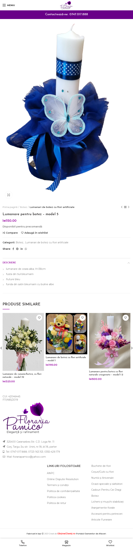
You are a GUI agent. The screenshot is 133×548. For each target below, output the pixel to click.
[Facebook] (13, 249)
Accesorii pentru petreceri (106, 513)
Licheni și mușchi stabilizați (107, 501)
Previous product (121, 207)
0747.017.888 (78, 14)
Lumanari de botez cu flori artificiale (52, 207)
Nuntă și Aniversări (102, 477)
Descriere (9, 262)
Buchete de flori (101, 465)
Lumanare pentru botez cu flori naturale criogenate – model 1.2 (106, 373)
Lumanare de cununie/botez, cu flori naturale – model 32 (22, 375)
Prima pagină (10, 207)
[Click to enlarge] (8, 194)
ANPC (50, 473)
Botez (23, 207)
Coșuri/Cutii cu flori (102, 471)
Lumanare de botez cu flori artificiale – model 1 (66, 359)
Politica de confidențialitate (63, 491)
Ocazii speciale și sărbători (106, 483)
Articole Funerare (101, 519)
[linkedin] (22, 249)
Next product (128, 207)
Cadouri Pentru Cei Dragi (106, 489)
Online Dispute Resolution (63, 479)
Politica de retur (56, 503)
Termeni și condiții (58, 485)
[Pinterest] (17, 249)
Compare (12, 233)
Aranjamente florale (103, 507)
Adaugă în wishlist (36, 233)
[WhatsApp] (26, 249)
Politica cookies (56, 497)
